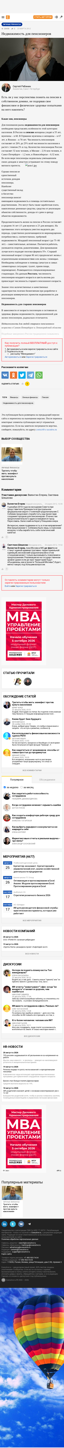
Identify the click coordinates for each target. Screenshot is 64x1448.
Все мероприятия (32, 920)
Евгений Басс (18, 722)
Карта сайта (6, 1254)
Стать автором (43, 17)
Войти (8, 586)
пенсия (45, 397)
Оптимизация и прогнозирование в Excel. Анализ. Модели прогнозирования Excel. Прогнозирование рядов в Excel (34, 883)
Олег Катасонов (20, 1009)
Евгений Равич (19, 739)
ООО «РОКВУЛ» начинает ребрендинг (19, 940)
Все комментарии (32, 770)
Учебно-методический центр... (26, 863)
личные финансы (30, 397)
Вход (56, 17)
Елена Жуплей (19, 832)
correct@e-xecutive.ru (46, 429)
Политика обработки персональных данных (19, 1239)
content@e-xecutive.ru (19, 1250)
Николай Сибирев (20, 995)
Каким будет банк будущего (26, 719)
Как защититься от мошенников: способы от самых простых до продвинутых (35, 751)
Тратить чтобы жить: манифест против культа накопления (11, 1208)
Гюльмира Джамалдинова (24, 799)
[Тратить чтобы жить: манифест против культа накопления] (12, 1193)
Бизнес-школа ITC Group (24, 878)
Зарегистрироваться (36, 357)
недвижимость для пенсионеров (18, 403)
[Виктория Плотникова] (7, 682)
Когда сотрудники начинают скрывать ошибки (36, 805)
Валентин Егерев (37, 495)
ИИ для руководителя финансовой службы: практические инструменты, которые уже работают (36, 911)
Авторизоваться (13, 357)
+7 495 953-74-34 (31, 1258)
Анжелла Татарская (22, 821)
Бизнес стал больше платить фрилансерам (21, 1081)
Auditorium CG (19, 892)
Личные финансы (10, 468)
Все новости (32, 954)
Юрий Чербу (17, 708)
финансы (14, 397)
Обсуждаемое (47, 779)
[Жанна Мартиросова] (17, 682)
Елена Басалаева (20, 975)
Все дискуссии (32, 1036)
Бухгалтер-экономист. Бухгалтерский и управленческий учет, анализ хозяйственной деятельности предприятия (36, 869)
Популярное (17, 779)
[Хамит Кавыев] (28, 682)
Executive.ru (36, 1233)
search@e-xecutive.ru (27, 1243)
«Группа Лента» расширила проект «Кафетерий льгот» (25, 947)
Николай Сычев (19, 1023)
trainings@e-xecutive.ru (31, 1245)
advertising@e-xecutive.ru (20, 1247)
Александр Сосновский (23, 844)
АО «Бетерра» (19, 905)
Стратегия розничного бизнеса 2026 (32, 895)
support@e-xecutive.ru (21, 1252)
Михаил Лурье (18, 755)
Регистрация (61, 17)
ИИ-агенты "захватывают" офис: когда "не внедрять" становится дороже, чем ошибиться (34, 989)
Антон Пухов (18, 808)
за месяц (29, 787)
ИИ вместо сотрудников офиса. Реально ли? (35, 1006)
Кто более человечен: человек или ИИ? (32, 1020)
